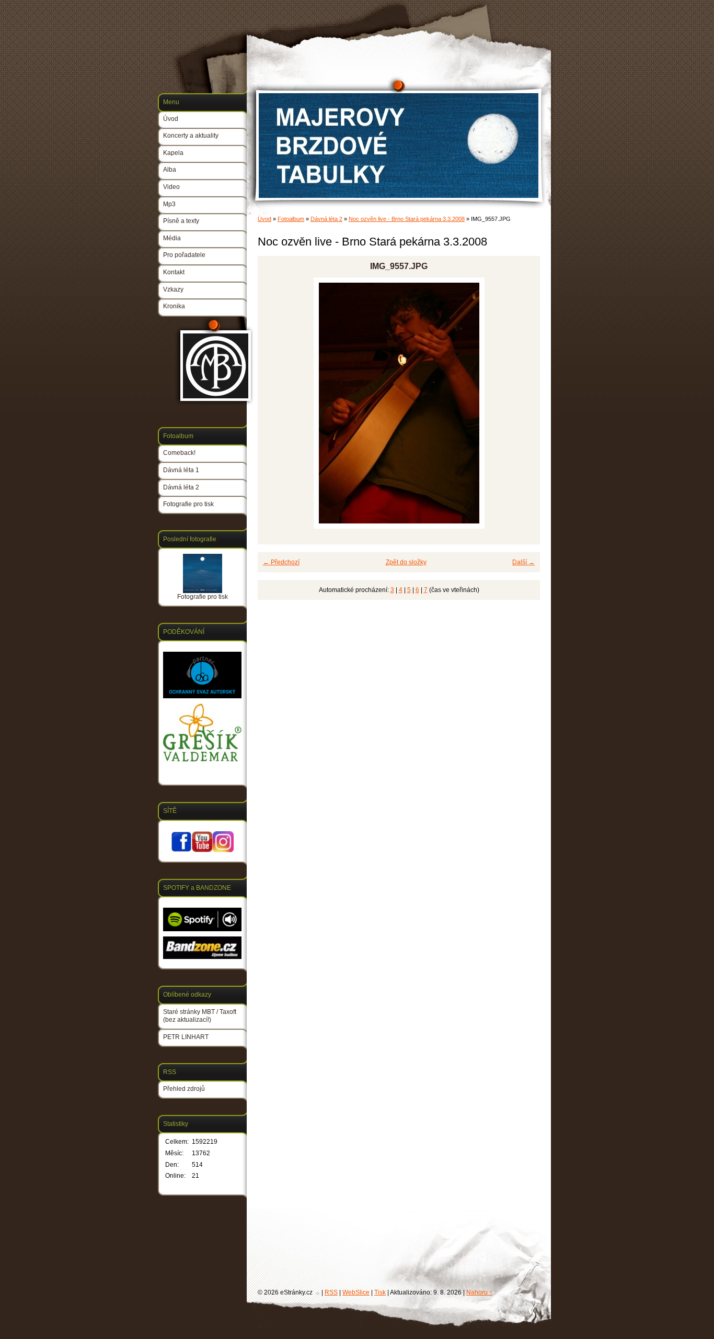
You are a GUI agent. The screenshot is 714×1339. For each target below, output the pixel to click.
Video (171, 187)
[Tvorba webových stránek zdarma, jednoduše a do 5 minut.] (317, 1293)
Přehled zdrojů (184, 1088)
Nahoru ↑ (479, 1292)
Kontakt (174, 272)
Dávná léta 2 (326, 219)
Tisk (380, 1292)
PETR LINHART (186, 1037)
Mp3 (169, 204)
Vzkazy (173, 289)
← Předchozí (281, 562)
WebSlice (356, 1292)
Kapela (173, 153)
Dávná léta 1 (181, 470)
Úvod (264, 219)
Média (172, 238)
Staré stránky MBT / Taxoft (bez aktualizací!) (199, 1016)
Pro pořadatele (184, 255)
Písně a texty (181, 221)
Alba (169, 169)
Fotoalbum (291, 219)
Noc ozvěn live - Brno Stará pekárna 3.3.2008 (407, 219)
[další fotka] (523, 403)
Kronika (174, 306)
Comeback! (179, 452)
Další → (523, 562)
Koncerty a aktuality (190, 135)
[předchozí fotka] (274, 403)
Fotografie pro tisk (188, 504)
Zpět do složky (406, 562)
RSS (331, 1292)
